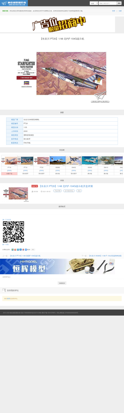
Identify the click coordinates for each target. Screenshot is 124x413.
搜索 (119, 3)
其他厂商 (34, 186)
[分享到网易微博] (23, 249)
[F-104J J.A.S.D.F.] (9, 160)
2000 (9, 170)
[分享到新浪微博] (15, 249)
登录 (113, 11)
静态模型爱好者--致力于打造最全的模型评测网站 (14, 3)
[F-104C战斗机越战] (106, 160)
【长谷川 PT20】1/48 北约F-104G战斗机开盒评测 (66, 186)
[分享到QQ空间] (12, 249)
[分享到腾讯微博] (17, 249)
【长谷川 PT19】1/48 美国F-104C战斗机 (24, 255)
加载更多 (62, 283)
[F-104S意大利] (74, 160)
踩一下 (5, 244)
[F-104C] (25, 160)
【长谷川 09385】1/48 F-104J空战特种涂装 (105, 255)
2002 (90, 170)
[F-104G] (42, 160)
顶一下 (5, 219)
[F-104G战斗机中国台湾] (90, 160)
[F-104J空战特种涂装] (58, 160)
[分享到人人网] (20, 249)
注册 (120, 11)
